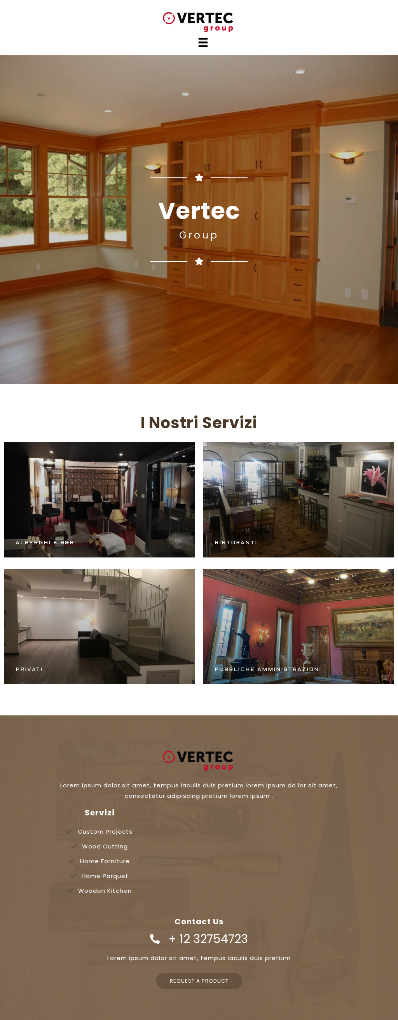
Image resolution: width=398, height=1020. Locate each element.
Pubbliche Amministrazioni (268, 669)
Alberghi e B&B (45, 542)
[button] (199, 981)
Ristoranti (236, 542)
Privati (29, 669)
